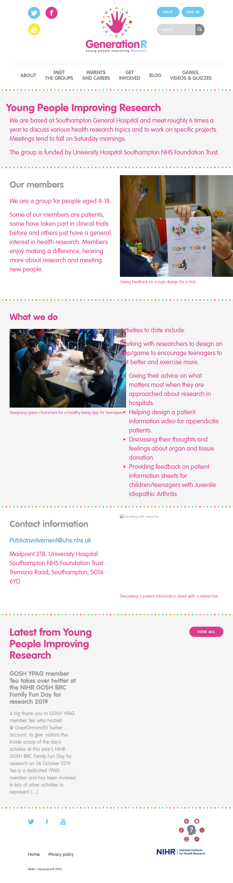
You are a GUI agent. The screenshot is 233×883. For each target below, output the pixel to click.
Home (34, 854)
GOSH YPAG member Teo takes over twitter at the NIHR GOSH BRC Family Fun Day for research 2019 (43, 688)
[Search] (200, 29)
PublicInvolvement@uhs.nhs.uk (50, 540)
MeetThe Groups (59, 75)
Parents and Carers (96, 75)
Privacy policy (61, 854)
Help (168, 12)
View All (206, 631)
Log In (193, 12)
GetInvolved (129, 75)
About (28, 75)
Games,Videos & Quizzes (191, 75)
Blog (155, 75)
